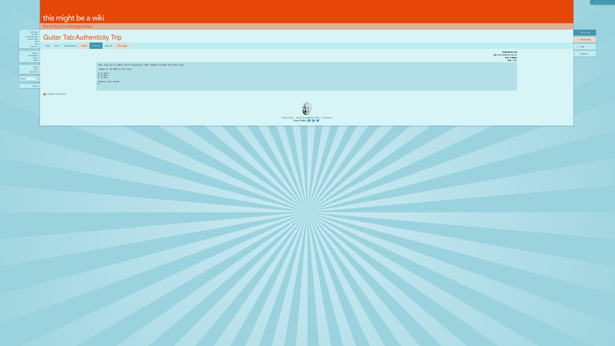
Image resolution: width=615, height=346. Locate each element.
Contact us (34, 46)
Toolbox (35, 86)
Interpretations (70, 45)
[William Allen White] (307, 108)
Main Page (34, 32)
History (584, 53)
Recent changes (32, 37)
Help (36, 41)
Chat (36, 44)
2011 (515, 60)
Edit (582, 46)
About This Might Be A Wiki (307, 118)
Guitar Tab (585, 32)
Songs (35, 67)
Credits (84, 45)
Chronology (122, 45)
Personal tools (602, 2)
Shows (35, 58)
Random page (33, 39)
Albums (35, 53)
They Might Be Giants (507, 55)
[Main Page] (306, 15)
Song (48, 45)
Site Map (34, 34)
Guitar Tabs (61, 94)
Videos (35, 60)
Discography (33, 55)
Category (51, 94)
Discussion (586, 39)
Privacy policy (288, 118)
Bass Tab (108, 45)
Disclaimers (327, 118)
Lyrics (57, 45)
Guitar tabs (34, 72)
